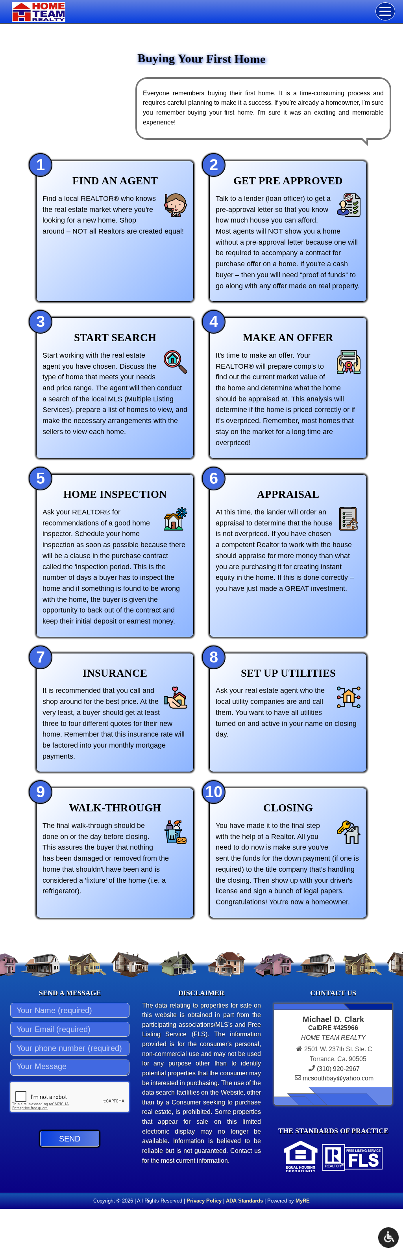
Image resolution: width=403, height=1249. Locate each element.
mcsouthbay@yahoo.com (338, 1078)
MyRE (303, 1201)
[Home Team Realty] (58, 12)
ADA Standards (244, 1201)
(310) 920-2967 (338, 1068)
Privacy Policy (204, 1201)
